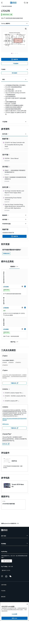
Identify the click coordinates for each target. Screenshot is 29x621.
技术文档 (5, 134)
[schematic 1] (14, 39)
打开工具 (5, 443)
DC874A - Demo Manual (11, 158)
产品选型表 (15, 63)
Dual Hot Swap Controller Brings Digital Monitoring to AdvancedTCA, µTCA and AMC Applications (15, 206)
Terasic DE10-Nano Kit (18, 485)
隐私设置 (3, 596)
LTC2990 (6, 329)
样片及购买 (14, 73)
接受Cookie (14, 618)
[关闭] (27, 604)
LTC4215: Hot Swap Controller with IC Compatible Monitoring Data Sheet (15, 144)
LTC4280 (6, 286)
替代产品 (14, 342)
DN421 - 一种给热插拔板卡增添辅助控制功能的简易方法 (15, 171)
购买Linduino (5, 424)
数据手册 (16, 59)
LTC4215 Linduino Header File (13, 393)
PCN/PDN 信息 (6, 223)
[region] (14, 611)
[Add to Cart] (25, 286)
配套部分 (14, 266)
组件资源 (5, 219)
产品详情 (4, 121)
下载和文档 (13, 383)
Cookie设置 (14, 614)
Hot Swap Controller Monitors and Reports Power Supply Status (14, 191)
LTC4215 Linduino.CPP (11, 401)
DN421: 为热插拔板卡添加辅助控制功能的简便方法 (15, 178)
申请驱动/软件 (6, 253)
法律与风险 (3, 584)
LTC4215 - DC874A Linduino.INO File (15, 396)
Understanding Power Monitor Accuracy (13, 198)
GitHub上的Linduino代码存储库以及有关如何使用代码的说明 (14, 419)
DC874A (14, 461)
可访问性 (3, 590)
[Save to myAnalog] (22, 286)
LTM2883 (6, 307)
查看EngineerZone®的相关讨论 (8, 523)
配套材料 (5, 215)
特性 (3, 79)
